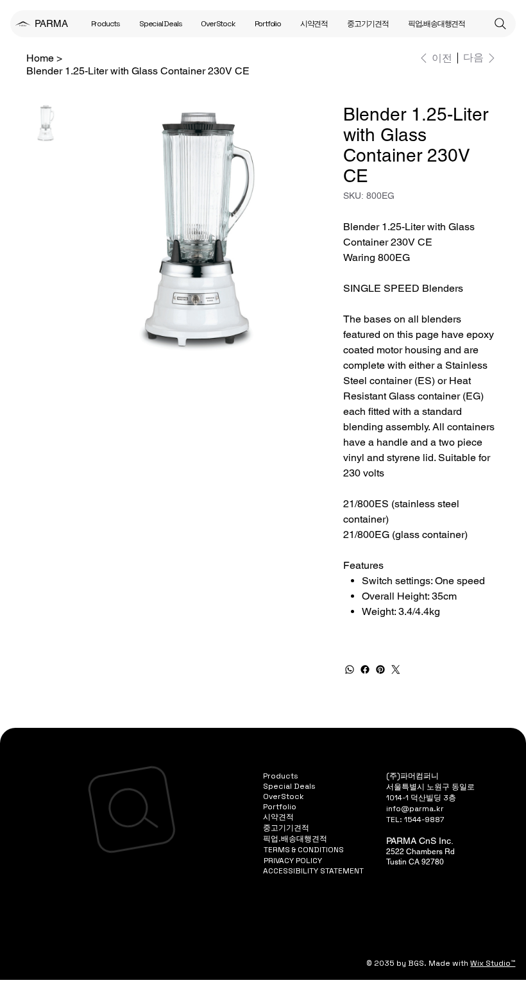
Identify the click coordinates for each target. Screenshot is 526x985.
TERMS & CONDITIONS (304, 850)
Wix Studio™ (492, 963)
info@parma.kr (415, 809)
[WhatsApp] (349, 669)
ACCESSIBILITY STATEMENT (313, 871)
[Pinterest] (380, 669)
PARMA (51, 23)
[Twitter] (395, 669)
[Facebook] (365, 669)
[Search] (500, 23)
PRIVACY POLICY (293, 860)
